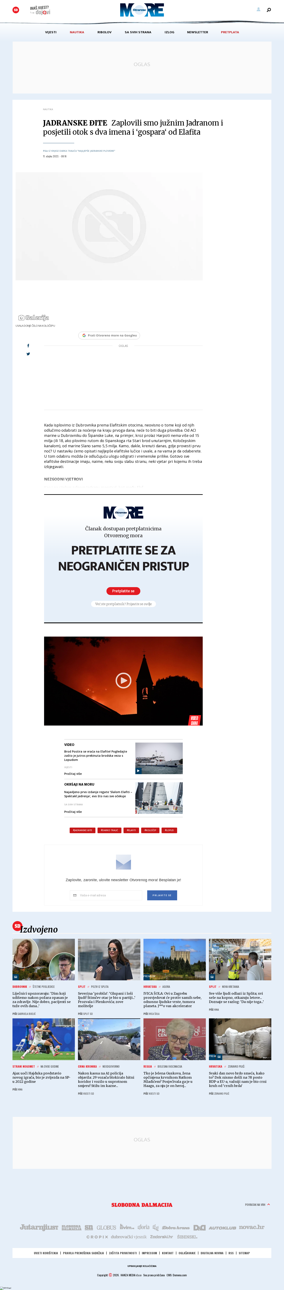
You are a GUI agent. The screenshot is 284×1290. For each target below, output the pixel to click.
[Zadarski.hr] (162, 1236)
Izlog (169, 32)
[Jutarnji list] (38, 1227)
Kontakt (168, 1253)
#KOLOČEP (150, 830)
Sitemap (244, 1253)
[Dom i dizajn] (199, 1227)
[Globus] (106, 1227)
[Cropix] (97, 1236)
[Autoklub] (223, 1227)
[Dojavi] (40, 10)
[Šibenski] (187, 1236)
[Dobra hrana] (176, 1227)
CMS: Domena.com (177, 1275)
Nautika (77, 32)
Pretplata (230, 32)
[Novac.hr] (251, 1227)
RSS (231, 1253)
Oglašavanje (187, 1253)
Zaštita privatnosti (123, 1253)
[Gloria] (143, 1227)
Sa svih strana (138, 32)
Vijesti (51, 32)
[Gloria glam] (155, 1227)
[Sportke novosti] (89, 1227)
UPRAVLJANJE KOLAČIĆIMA (142, 1266)
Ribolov (104, 32)
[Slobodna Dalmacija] (15, 10)
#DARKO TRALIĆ (109, 830)
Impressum (149, 1253)
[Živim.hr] (127, 1227)
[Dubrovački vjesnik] (129, 1236)
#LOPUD (169, 830)
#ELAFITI (131, 830)
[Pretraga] (269, 10)
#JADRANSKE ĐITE (82, 830)
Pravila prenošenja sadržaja (83, 1253)
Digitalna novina (212, 1253)
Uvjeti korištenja (46, 1253)
